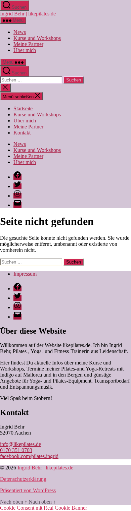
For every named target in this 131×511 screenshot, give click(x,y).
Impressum (25, 274)
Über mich (24, 50)
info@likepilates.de (20, 444)
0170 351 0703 (16, 450)
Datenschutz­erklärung (23, 479)
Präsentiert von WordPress (28, 490)
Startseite (23, 108)
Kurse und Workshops (37, 38)
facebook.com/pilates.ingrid (29, 456)
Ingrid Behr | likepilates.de (28, 13)
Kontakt (22, 132)
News (19, 32)
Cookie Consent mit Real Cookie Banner (43, 508)
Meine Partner (28, 44)
